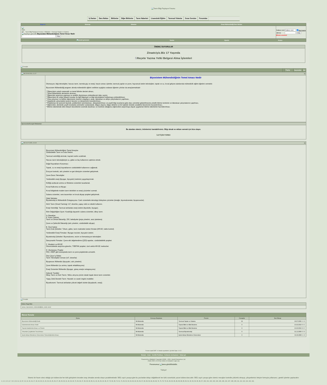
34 (73, 381)
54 (130, 381)
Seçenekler (297, 70)
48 (114, 381)
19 (38, 381)
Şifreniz (278, 33)
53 (128, 381)
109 (235, 381)
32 (68, 381)
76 (158, 381)
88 (181, 381)
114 (247, 381)
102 (211, 381)
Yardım (172, 40)
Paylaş (288, 70)
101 (208, 381)
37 (82, 381)
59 (149, 381)
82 (172, 381)
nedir (45, 307)
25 (52, 381)
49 (124, 381)
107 (229, 381)
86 (176, 381)
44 (103, 381)
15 (29, 381)
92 (190, 381)
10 (16, 381)
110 (226, 381)
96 (199, 381)
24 (50, 381)
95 (197, 381)
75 (160, 381)
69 (153, 381)
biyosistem (29, 307)
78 (163, 381)
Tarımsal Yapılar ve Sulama (60, 32)
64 (135, 381)
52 (126, 381)
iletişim (259, 378)
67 (22, 381)
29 (61, 381)
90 (186, 381)
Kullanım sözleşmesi (171, 355)
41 (94, 381)
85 (174, 381)
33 (71, 381)
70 (110, 381)
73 (121, 381)
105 (220, 381)
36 (80, 381)
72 (75, 381)
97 (202, 381)
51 (119, 381)
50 (112, 381)
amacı (24, 307)
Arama (280, 40)
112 (241, 381)
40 (89, 381)
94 (195, 381)
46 (105, 381)
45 (101, 381)
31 (66, 381)
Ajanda (226, 40)
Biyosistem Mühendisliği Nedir (31, 321)
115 (250, 381)
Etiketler (133, 24)
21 (43, 381)
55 (137, 381)
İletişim (143, 355)
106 (223, 381)
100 (204, 381)
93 (193, 381)
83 (170, 381)
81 (167, 381)
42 (96, 381)
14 (27, 381)
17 (34, 381)
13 (25, 381)
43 (98, 381)
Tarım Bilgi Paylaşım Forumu (34, 32)
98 (179, 381)
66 (151, 381)
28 (59, 381)
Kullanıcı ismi (280, 30)
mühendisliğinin (38, 307)
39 (87, 381)
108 (232, 381)
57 (142, 381)
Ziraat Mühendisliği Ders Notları (231, 24)
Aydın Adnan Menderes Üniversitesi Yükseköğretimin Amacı (40, 335)
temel (49, 307)
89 (183, 381)
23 (48, 381)
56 (140, 381)
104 (217, 381)
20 (41, 381)
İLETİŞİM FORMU (163, 135)
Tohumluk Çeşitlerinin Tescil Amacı (32, 331)
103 (214, 381)
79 (165, 381)
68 (156, 381)
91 (188, 381)
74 (117, 381)
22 (45, 381)
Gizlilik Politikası (157, 355)
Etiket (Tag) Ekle (26, 304)
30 (64, 381)
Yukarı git (183, 355)
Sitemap (87, 24)
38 (84, 381)
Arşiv (149, 355)
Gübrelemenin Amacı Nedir (30, 324)
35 (78, 381)
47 (107, 381)
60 (144, 381)
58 (147, 381)
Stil (304, 70)
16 (32, 381)
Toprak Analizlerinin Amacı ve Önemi (33, 328)
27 (57, 381)
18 (36, 381)
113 (244, 381)
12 (20, 381)
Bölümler (47, 32)
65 (133, 381)
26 (55, 381)
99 (91, 381)
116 (253, 381)
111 (238, 381)
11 (18, 381)
